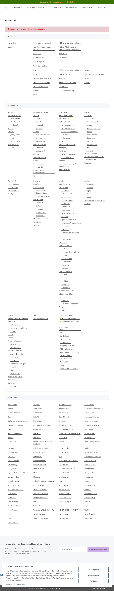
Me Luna (36, 473)
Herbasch (11, 456)
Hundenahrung (13, 184)
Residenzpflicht (13, 485)
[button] (107, 7)
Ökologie (65, 216)
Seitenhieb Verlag (40, 489)
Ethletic (10, 437)
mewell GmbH (64, 473)
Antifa (89, 131)
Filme (61, 307)
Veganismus (66, 239)
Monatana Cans (13, 477)
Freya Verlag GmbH (91, 442)
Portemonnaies (90, 160)
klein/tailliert (15, 122)
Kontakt (10, 47)
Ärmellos (36, 154)
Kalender (65, 255)
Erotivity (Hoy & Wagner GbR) (69, 433)
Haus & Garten (38, 187)
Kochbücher (66, 262)
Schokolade (66, 138)
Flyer (60, 297)
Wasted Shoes (64, 514)
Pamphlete (63, 242)
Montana (36, 477)
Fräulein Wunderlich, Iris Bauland (42, 443)
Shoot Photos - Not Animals (70, 352)
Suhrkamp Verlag (90, 493)
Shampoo (39, 209)
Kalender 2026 (64, 184)
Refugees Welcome (67, 346)
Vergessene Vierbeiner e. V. (43, 510)
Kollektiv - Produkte (15, 351)
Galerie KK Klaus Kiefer (42, 448)
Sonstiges (11, 194)
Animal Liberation (93, 128)
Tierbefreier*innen (40, 498)
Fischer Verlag (89, 437)
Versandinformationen (41, 82)
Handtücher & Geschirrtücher (39, 171)
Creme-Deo (40, 203)
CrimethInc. (14, 360)
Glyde (86, 448)
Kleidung (87, 197)
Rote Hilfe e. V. (89, 485)
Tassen (13, 344)
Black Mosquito (64, 417)
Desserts (65, 141)
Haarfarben (37, 184)
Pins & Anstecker (93, 122)
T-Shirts (11, 131)
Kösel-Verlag (12, 465)
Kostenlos (11, 383)
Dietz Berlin (12, 429)
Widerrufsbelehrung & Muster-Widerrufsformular (69, 48)
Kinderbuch (66, 207)
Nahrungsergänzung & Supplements (67, 165)
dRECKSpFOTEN (39, 429)
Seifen (38, 206)
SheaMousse (41, 212)
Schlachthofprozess (40, 318)
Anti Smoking (92, 135)
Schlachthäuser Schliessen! (94, 200)
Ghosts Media (64, 448)
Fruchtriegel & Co (68, 128)
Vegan (89, 125)
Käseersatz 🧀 (64, 119)
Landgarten (12, 469)
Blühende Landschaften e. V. (18, 421)
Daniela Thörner (65, 425)
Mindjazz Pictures (91, 473)
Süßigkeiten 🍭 (64, 122)
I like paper (37, 456)
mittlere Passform (42, 135)
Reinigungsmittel (42, 196)
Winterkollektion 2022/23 (69, 368)
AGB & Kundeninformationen (70, 43)
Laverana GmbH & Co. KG (68, 469)
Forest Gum (12, 442)
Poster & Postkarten (15, 377)
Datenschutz (20, 584)
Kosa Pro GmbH (90, 460)
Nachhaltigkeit (38, 58)
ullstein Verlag (89, 498)
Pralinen (65, 135)
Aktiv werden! (67, 194)
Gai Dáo (11, 448)
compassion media (66, 291)
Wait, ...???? (64, 362)
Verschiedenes (13, 144)
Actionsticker (15, 325)
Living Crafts (89, 469)
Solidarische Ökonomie (70, 233)
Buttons (13, 148)
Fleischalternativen (66, 115)
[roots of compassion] (5, 8)
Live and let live (65, 339)
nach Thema (63, 187)
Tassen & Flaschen (15, 341)
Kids (12, 138)
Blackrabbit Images (91, 417)
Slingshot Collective (40, 493)
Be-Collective (15, 357)
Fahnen (10, 334)
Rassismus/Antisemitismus (72, 223)
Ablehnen (93, 581)
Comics (64, 278)
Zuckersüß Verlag (90, 518)
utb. (34, 502)
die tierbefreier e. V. (91, 425)
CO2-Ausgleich (38, 62)
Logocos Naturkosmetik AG (18, 473)
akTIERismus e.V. (65, 404)
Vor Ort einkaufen (40, 66)
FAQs (35, 70)
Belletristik (65, 203)
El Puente (36, 433)
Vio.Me (12, 370)
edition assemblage (66, 294)
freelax (61, 442)
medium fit (14, 125)
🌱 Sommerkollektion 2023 (69, 322)
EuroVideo (37, 437)
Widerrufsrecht (64, 74)
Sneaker (39, 119)
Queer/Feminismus (69, 220)
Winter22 (63, 365)
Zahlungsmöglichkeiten (42, 78)
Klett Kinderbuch (39, 460)
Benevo (10, 417)
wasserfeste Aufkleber (18, 328)
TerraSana (11, 498)
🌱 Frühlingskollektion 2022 (70, 318)
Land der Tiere (89, 465)
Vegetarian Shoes (14, 506)
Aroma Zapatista (16, 354)
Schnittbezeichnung (40, 86)
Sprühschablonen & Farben (18, 318)
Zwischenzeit (15, 373)
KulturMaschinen (39, 465)
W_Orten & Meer (39, 514)
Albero (10, 409)
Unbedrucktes (38, 164)
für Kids (87, 203)
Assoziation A (38, 413)
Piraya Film (63, 481)
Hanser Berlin (64, 452)
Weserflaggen (89, 514)
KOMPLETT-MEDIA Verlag (68, 460)
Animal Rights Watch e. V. (94, 409)
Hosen (35, 161)
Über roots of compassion (43, 43)
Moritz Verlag (64, 477)
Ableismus (65, 191)
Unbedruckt (40, 151)
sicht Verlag (12, 493)
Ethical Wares (89, 433)
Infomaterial (89, 184)
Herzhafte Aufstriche (69, 154)
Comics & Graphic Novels (71, 252)
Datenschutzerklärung (44, 549)
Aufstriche (63, 151)
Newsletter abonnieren (98, 550)
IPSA (60, 456)
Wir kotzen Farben (65, 518)
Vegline (61, 506)
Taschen (87, 163)
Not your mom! (65, 342)
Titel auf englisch (65, 271)
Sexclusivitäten (64, 489)
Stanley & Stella (64, 493)
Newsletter (12, 43)
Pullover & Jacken (14, 115)
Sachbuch (65, 229)
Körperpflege (38, 199)
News (86, 70)
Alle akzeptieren (93, 569)
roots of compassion (40, 485)
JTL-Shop (102, 588)
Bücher (64, 249)
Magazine (65, 265)
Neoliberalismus (68, 213)
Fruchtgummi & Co (68, 125)
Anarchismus (66, 197)
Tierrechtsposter (66, 355)
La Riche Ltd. (63, 465)
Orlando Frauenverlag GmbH (44, 481)
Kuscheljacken (65, 336)
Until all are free (66, 359)
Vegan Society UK (65, 502)
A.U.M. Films (12, 404)
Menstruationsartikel (41, 219)
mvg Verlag (88, 477)
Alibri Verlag (38, 409)
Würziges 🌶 (63, 148)
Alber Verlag (89, 404)
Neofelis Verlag (13, 481)
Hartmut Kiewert (90, 452)
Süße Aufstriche (67, 157)
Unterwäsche (38, 167)
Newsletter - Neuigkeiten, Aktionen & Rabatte (57, 2)
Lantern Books (38, 469)
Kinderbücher (67, 258)
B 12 (61, 333)
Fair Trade (37, 53)
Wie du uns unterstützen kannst (42, 48)
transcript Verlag (65, 498)
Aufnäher (88, 115)
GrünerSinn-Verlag (40, 452)
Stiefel (38, 122)
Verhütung (37, 222)
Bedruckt (39, 148)
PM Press (87, 481)
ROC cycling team (66, 349)
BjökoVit (36, 417)
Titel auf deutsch (65, 245)
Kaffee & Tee (63, 161)
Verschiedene (92, 144)
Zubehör (39, 128)
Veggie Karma (38, 506)
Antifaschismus (67, 200)
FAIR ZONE (63, 437)
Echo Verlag (88, 429)
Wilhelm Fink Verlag (40, 518)
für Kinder (37, 176)
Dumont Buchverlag (66, 429)
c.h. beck (62, 421)
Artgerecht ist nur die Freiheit (67, 328)
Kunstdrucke (12, 380)
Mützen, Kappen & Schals (94, 156)
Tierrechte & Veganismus (71, 304)
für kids (90, 141)
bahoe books (89, 413)
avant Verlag (63, 413)
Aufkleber (11, 322)
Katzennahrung (13, 191)
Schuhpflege (40, 125)
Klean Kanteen (13, 460)
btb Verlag (37, 421)
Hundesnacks (13, 187)
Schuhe (10, 128)
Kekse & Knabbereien (70, 131)
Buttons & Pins (89, 119)
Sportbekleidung (39, 157)
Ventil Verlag (12, 510)
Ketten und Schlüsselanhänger (91, 152)
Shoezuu (87, 489)
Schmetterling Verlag (15, 489)
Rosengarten (63, 485)
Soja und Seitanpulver (67, 144)
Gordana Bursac (14, 452)
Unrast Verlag (13, 502)
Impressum (9, 584)
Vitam (10, 514)
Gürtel (86, 148)
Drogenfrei (91, 138)
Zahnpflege (40, 215)
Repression (66, 226)
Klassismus (66, 210)
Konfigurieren (93, 575)
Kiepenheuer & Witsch (92, 456)
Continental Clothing (15, 425)
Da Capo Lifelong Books (42, 425)
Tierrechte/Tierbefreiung (71, 236)
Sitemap (36, 95)
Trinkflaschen (15, 347)
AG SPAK (36, 404)
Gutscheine (12, 386)
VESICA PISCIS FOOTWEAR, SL (69, 510)
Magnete (11, 338)
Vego (86, 506)
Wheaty (10, 518)
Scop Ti (13, 367)
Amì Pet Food (64, 409)
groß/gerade (15, 119)
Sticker (89, 194)
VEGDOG (87, 502)
